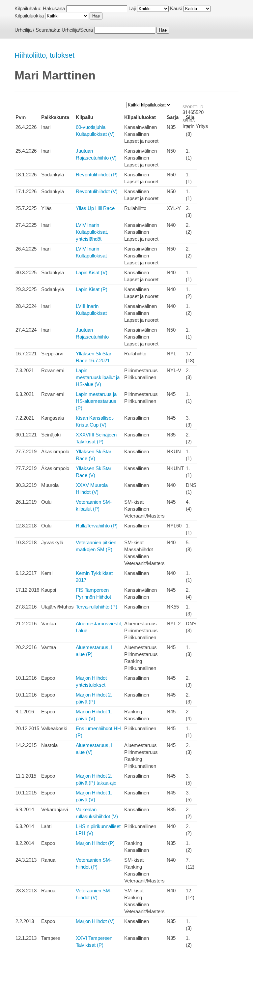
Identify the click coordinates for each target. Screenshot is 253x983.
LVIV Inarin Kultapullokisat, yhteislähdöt (92, 232)
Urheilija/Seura (77, 30)
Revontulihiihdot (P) (97, 174)
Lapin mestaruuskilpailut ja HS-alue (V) (98, 377)
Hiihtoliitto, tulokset (44, 55)
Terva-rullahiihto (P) (96, 607)
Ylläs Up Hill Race (95, 208)
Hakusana (54, 8)
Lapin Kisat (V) (91, 272)
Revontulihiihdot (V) (97, 191)
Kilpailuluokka (29, 15)
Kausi (176, 8)
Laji (132, 8)
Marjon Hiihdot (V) (95, 921)
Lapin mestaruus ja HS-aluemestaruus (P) (96, 401)
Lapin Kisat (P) (91, 289)
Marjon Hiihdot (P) (95, 843)
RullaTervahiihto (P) (97, 525)
